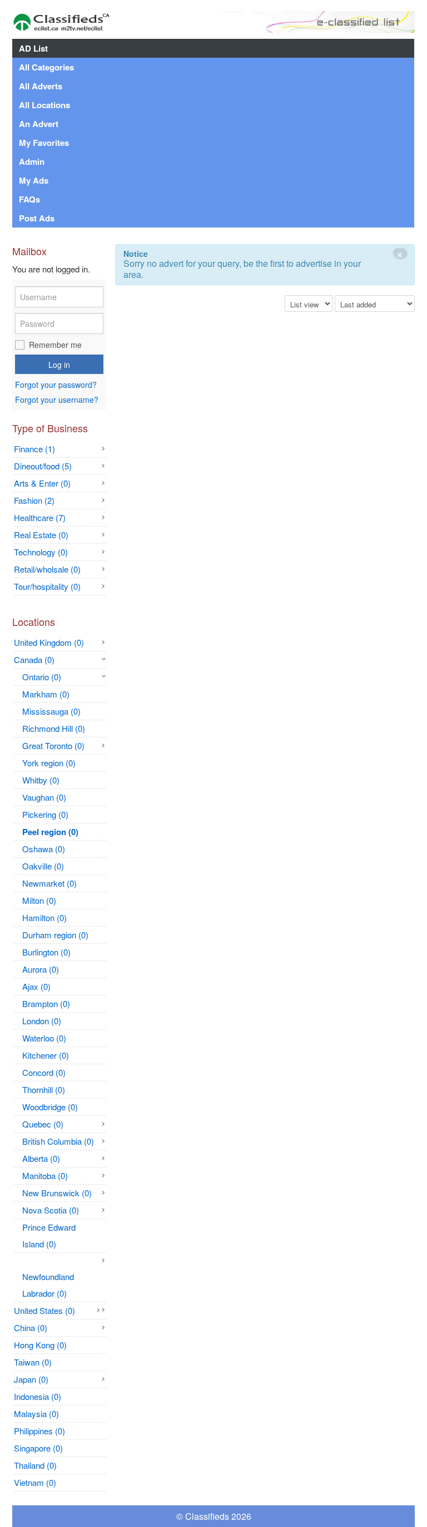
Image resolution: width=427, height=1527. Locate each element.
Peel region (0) (50, 832)
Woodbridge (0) (50, 1107)
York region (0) (49, 762)
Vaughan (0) (44, 797)
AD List (33, 48)
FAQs (29, 199)
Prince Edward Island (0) (49, 1235)
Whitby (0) (40, 780)
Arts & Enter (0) (42, 483)
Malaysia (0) (36, 1413)
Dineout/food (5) (43, 466)
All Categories (46, 67)
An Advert (38, 124)
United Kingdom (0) (49, 642)
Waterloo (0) (44, 1038)
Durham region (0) (55, 935)
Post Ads (36, 218)
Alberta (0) (41, 1158)
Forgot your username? (56, 399)
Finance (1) (34, 448)
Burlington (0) (46, 952)
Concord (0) (44, 1072)
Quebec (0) (42, 1124)
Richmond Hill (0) (53, 728)
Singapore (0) (38, 1448)
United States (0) (44, 1310)
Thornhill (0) (43, 1089)
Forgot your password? (56, 385)
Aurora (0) (40, 969)
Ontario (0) (41, 676)
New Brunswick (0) (57, 1193)
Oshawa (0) (43, 848)
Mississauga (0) (51, 711)
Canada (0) (34, 659)
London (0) (41, 1021)
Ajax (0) (36, 986)
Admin (31, 161)
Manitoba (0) (45, 1175)
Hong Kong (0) (40, 1345)
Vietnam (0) (35, 1482)
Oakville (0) (43, 866)
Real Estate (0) (41, 534)
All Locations (44, 105)
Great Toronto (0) (53, 745)
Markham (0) (45, 694)
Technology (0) (41, 552)
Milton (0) (39, 900)
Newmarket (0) (49, 883)
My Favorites (44, 142)
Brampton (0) (46, 1003)
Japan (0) (31, 1379)
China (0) (30, 1327)
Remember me (55, 344)
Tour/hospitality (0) (47, 586)
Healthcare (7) (40, 517)
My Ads (33, 180)
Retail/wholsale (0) (47, 569)
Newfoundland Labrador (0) (48, 1285)
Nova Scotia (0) (50, 1210)
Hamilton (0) (44, 917)
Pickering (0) (45, 814)
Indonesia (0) (37, 1396)
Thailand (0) (35, 1465)
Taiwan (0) (33, 1362)
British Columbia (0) (58, 1141)
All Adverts (40, 86)
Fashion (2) (34, 500)
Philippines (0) (39, 1431)
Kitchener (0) (45, 1055)
